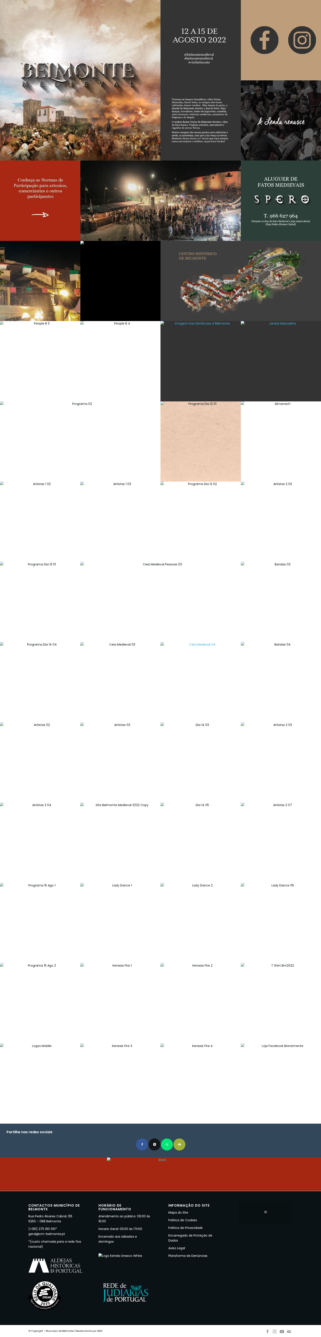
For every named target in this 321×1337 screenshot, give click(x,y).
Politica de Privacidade (185, 1228)
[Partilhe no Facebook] (142, 1144)
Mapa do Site (178, 1212)
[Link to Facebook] (267, 1330)
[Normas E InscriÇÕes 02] (40, 201)
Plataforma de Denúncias (187, 1256)
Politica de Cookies (182, 1220)
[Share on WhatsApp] (167, 1144)
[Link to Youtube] (282, 1330)
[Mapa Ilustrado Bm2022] (240, 281)
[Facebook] (264, 40)
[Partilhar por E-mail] (179, 1144)
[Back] (160, 1174)
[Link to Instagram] (274, 1330)
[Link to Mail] (289, 1330)
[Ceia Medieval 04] (200, 682)
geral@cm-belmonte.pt (46, 1234)
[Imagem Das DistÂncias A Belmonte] (200, 361)
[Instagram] (302, 40)
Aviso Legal (176, 1248)
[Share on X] (154, 1144)
